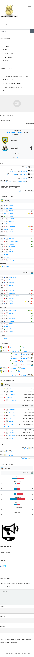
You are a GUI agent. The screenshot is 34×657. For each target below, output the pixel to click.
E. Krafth (11, 282)
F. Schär (11, 438)
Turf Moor (18, 158)
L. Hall (10, 288)
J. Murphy (24, 171)
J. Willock (11, 432)
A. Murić (11, 205)
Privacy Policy (25, 654)
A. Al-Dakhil (11, 388)
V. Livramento (12, 280)
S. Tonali (6, 427)
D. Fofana (11, 244)
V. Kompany (5, 266)
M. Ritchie (11, 321)
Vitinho (11, 216)
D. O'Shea (9, 181)
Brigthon (7, 60)
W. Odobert (7, 224)
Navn (2, 607)
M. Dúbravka (12, 277)
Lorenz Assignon (9, 208)
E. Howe (4, 338)
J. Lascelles (12, 415)
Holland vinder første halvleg (12, 90)
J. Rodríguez (12, 260)
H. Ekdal (11, 238)
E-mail (2, 616)
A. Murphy (7, 326)
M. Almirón (12, 318)
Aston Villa (7, 49)
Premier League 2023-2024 (14, 132)
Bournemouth (8, 57)
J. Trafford (11, 249)
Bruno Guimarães (12, 174)
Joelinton (11, 316)
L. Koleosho (11, 394)
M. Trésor (6, 257)
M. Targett (11, 424)
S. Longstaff (13, 171)
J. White (11, 331)
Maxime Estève (8, 213)
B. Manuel (7, 254)
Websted (2, 626)
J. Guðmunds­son (21, 181)
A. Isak (15, 178)
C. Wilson (25, 167)
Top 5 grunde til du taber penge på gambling (16, 79)
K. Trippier (12, 430)
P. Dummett (12, 329)
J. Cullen (11, 218)
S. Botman (12, 409)
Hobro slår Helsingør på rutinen (13, 83)
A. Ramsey (9, 397)
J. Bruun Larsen (8, 229)
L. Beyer (10, 391)
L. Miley (11, 418)
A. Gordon (24, 174)
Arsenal (7, 46)
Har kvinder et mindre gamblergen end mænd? (17, 76)
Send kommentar (17, 649)
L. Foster (11, 232)
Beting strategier (9, 53)
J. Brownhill (12, 226)
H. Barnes (11, 313)
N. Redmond (12, 400)
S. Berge (11, 221)
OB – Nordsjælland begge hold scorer (14, 87)
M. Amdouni (12, 246)
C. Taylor (11, 252)
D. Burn (11, 285)
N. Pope (11, 323)
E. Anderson (12, 310)
